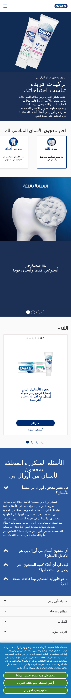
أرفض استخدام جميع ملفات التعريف (35, 683)
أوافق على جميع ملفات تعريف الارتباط (35, 675)
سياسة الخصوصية (13, 654)
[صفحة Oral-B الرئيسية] (61, 6)
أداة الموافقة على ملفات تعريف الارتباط (49, 664)
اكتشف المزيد (35, 429)
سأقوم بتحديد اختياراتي (35, 690)
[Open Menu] (5, 6)
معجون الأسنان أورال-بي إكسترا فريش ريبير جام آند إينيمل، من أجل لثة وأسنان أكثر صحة (36, 394)
